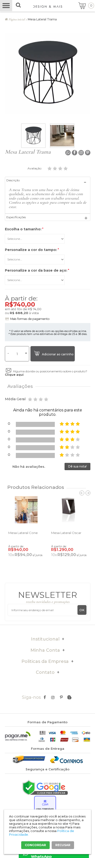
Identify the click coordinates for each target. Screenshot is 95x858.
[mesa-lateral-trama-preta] (33, 136)
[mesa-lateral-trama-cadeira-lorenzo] (62, 136)
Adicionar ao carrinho (58, 354)
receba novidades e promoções (47, 602)
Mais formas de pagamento (29, 319)
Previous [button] (81, 493)
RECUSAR (62, 845)
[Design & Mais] (47, 6)
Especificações (16, 217)
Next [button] (88, 493)
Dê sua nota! (77, 466)
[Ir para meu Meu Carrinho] (85, 5)
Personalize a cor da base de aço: (37, 270)
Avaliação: (35, 168)
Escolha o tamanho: (24, 229)
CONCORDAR (35, 845)
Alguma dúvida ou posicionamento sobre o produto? (46, 372)
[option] (33, 136)
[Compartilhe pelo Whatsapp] (68, 152)
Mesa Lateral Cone (23, 533)
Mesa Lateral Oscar (66, 533)
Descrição (13, 180)
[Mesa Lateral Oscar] (69, 509)
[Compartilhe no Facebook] (74, 152)
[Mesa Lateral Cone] (26, 509)
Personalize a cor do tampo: (32, 250)
